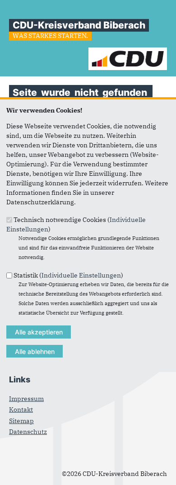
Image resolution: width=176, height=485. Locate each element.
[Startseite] (127, 52)
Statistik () (68, 275)
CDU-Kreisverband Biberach (79, 25)
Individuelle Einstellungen (81, 275)
